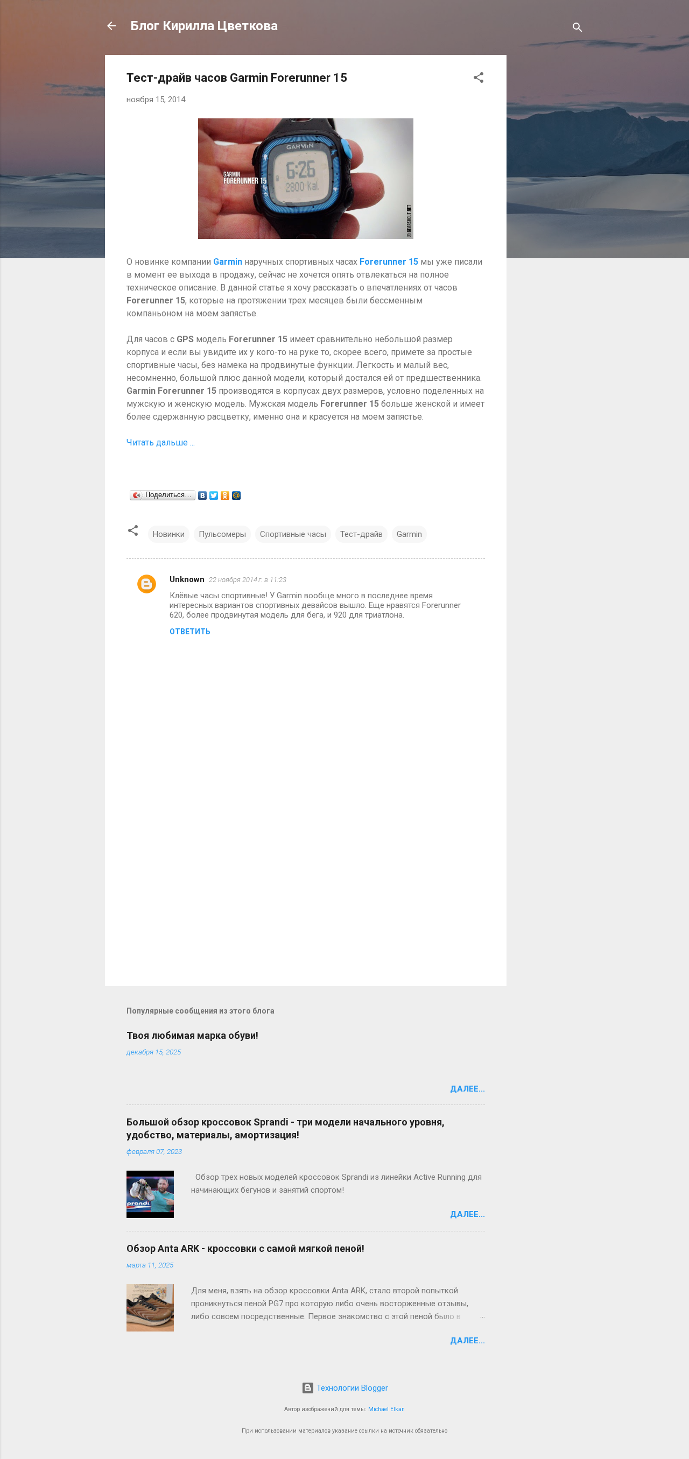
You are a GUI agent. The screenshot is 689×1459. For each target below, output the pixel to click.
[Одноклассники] (225, 495)
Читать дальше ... (161, 442)
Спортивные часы (293, 534)
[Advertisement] (549, 216)
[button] (478, 79)
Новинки (169, 534)
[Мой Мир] (236, 495)
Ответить (190, 631)
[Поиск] (577, 29)
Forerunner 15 (389, 262)
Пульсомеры (222, 534)
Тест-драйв (361, 534)
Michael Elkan (386, 1409)
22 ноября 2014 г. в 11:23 (247, 580)
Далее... (467, 1089)
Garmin (227, 262)
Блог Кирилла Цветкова (204, 25)
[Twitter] (214, 495)
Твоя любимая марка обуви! (192, 1035)
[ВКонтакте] (202, 495)
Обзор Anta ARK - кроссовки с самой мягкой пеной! (245, 1248)
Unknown (187, 579)
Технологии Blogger (351, 1388)
